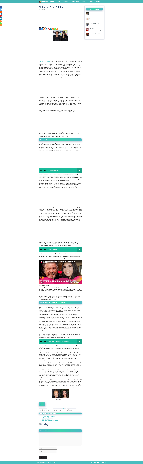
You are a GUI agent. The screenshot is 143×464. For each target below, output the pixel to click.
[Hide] (0, 27)
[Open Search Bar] (102, 1)
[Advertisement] (60, 18)
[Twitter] (42, 29)
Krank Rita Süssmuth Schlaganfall (50, 420)
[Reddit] (44, 29)
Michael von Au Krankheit (71, 408)
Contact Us (98, 1)
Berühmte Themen (75, 1)
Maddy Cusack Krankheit (44, 425)
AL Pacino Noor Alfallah (44, 61)
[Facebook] (40, 29)
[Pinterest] (49, 29)
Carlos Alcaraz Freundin (47, 415)
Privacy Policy (85, 1)
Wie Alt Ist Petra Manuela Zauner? (50, 416)
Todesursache (65, 1)
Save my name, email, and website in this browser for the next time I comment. (57, 454)
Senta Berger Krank (43, 426)
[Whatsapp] (55, 29)
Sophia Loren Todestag (47, 417)
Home (59, 1)
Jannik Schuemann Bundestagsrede (59, 408)
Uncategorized (43, 423)
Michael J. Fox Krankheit (43, 408)
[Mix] (53, 29)
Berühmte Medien (47, 2)
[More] (57, 29)
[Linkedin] (46, 29)
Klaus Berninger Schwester (48, 419)
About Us (92, 1)
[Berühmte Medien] (40, 1)
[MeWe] (51, 29)
